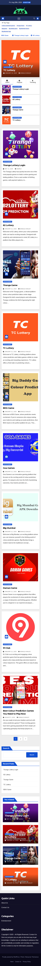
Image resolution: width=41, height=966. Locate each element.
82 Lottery (16, 99)
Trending (33, 82)
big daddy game (13, 28)
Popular (19, 82)
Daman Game (10, 588)
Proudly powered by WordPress (11, 957)
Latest (7, 82)
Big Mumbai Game (24, 28)
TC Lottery (29, 25)
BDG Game (8, 408)
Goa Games (9, 468)
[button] (34, 18)
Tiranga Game (20, 25)
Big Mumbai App (6, 31)
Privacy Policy (27, 961)
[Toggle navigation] (18, 18)
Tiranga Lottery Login (20, 89)
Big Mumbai (9, 528)
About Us (4, 903)
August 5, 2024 (10, 717)
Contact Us (5, 907)
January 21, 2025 (11, 73)
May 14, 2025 (9, 169)
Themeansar (35, 957)
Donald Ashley (25, 73)
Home (12, 961)
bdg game (4, 28)
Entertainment (8, 67)
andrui (19, 169)
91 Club (6, 648)
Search (6, 748)
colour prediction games (8, 25)
